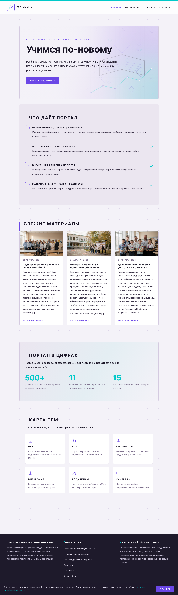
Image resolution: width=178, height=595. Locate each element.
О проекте (149, 7)
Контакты (165, 7)
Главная (116, 7)
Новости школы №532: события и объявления (85, 266)
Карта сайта (70, 576)
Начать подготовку (42, 80)
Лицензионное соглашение (77, 554)
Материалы (132, 7)
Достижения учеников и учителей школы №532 (134, 266)
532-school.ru (24, 7)
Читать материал (33, 321)
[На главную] (11, 7)
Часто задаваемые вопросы (78, 559)
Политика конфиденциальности (79, 548)
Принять (165, 589)
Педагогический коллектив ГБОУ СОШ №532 (41, 266)
